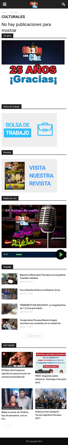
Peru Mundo (8, 366)
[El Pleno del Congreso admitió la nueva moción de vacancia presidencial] (17, 360)
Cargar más (33, 335)
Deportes (40, 408)
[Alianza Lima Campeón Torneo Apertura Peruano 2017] (51, 398)
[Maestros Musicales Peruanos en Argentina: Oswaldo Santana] (9, 278)
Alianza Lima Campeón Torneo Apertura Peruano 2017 (48, 415)
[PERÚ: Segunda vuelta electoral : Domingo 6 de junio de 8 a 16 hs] (51, 362)
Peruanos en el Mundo (12, 408)
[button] (63, 4)
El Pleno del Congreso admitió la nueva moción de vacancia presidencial (16, 373)
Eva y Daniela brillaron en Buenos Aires (40, 290)
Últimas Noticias (42, 372)
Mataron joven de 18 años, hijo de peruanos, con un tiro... (15, 415)
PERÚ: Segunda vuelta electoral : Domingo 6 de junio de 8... (50, 379)
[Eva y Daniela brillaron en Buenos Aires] (9, 293)
